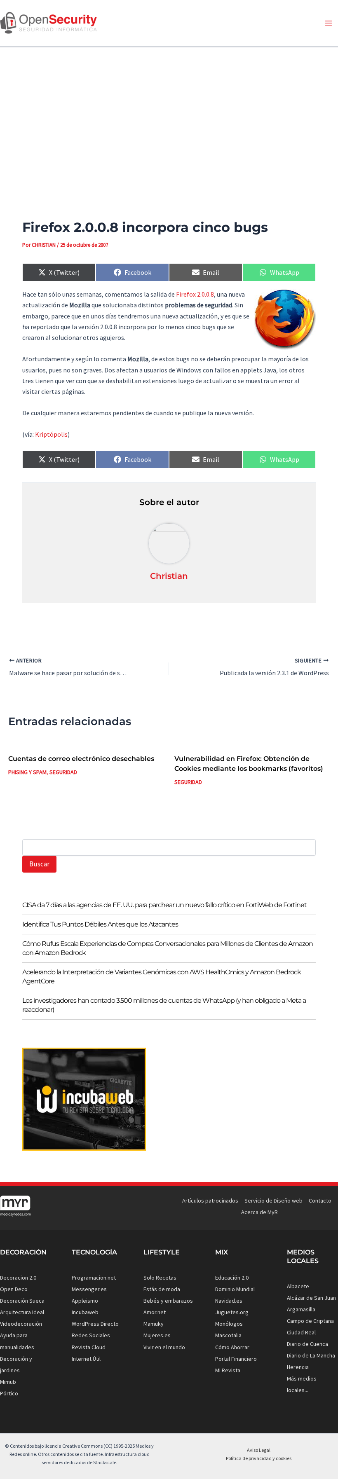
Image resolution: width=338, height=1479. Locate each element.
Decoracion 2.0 (18, 1277)
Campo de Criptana (310, 1321)
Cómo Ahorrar (232, 1347)
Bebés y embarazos (168, 1300)
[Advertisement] (169, 119)
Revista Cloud (89, 1347)
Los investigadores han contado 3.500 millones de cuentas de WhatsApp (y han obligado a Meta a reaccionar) (164, 1005)
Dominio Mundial (235, 1289)
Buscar (39, 863)
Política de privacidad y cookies (258, 1458)
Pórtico (9, 1393)
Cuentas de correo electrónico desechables (81, 759)
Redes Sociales (91, 1335)
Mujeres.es (157, 1335)
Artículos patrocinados (210, 1200)
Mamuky (153, 1323)
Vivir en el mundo (164, 1347)
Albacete (298, 1286)
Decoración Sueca (22, 1300)
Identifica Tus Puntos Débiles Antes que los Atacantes (100, 924)
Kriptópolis (51, 434)
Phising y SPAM (27, 772)
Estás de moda (161, 1289)
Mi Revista (227, 1370)
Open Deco (14, 1289)
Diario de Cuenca (307, 1344)
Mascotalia (228, 1335)
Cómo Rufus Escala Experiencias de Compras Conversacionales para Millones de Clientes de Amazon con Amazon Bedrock (167, 948)
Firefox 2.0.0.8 (195, 294)
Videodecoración (21, 1323)
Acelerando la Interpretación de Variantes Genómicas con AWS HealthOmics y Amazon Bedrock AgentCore (161, 976)
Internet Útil (86, 1358)
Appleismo (85, 1300)
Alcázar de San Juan (311, 1297)
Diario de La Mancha (311, 1355)
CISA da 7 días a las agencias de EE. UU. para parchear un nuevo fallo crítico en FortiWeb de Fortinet (164, 905)
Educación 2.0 (232, 1277)
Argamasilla (301, 1309)
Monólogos (229, 1323)
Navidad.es (228, 1300)
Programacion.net (94, 1277)
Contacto (320, 1200)
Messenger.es (89, 1289)
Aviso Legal (258, 1450)
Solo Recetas (159, 1277)
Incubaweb (85, 1312)
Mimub (8, 1381)
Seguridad (63, 772)
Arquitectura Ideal (22, 1312)
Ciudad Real (301, 1332)
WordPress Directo (95, 1323)
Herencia (298, 1367)
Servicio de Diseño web (273, 1200)
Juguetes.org (232, 1312)
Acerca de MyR (259, 1212)
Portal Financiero (236, 1358)
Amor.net (154, 1312)
